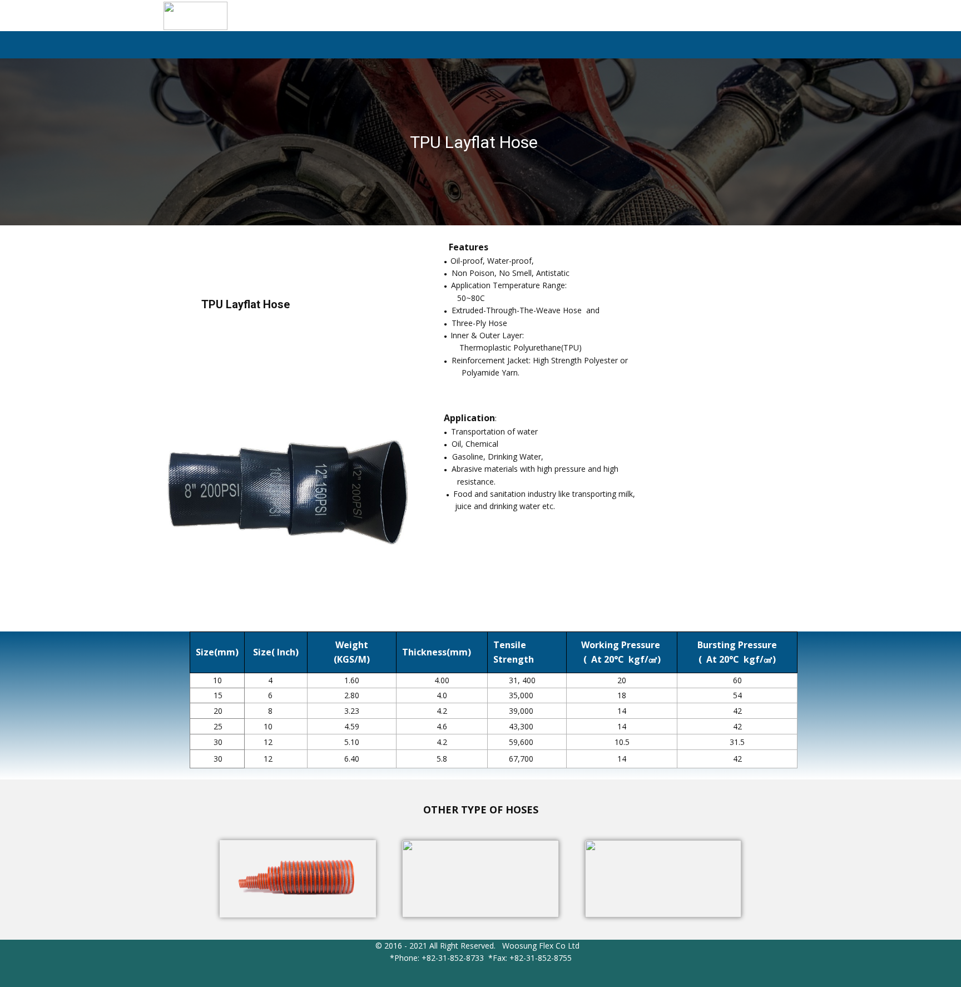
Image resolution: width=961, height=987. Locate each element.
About (594, 46)
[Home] (195, 16)
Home (546, 46)
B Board (769, 46)
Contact (714, 46)
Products (653, 46)
